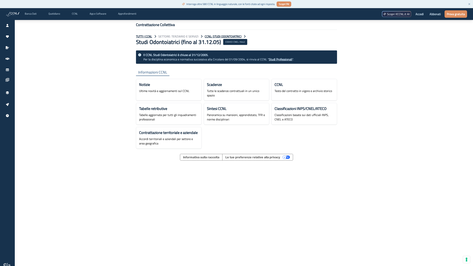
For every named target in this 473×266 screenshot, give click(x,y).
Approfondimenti (127, 14)
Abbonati (435, 14)
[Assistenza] (7, 115)
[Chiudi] (469, 4)
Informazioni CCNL (152, 72)
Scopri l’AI (284, 4)
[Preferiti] (7, 36)
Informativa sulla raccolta (201, 157)
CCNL (75, 14)
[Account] (7, 25)
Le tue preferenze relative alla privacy (252, 157)
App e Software (98, 14)
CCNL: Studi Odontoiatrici (223, 36)
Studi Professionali (280, 59)
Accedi (420, 14)
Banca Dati (31, 14)
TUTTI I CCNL (144, 36)
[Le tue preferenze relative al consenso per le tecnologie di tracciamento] (466, 259)
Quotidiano (54, 14)
